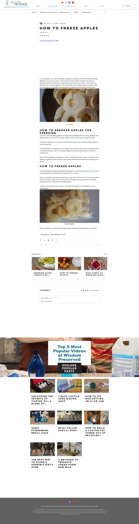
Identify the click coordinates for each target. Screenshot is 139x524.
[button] (105, 12)
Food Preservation (55, 234)
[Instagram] (66, 3)
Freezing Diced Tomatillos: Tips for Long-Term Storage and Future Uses (43, 274)
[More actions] (98, 23)
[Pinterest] (73, 3)
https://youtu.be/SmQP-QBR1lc (49, 41)
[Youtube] (62, 3)
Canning (76, 12)
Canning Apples (44, 234)
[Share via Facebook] (40, 240)
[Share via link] (52, 240)
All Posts (34, 12)
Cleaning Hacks (86, 12)
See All (105, 254)
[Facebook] (69, 3)
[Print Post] (56, 240)
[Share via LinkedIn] (48, 240)
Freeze (63, 234)
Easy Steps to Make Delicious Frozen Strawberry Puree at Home (95, 274)
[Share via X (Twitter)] (44, 240)
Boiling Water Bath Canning (48, 12)
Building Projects (65, 12)
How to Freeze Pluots (69, 274)
